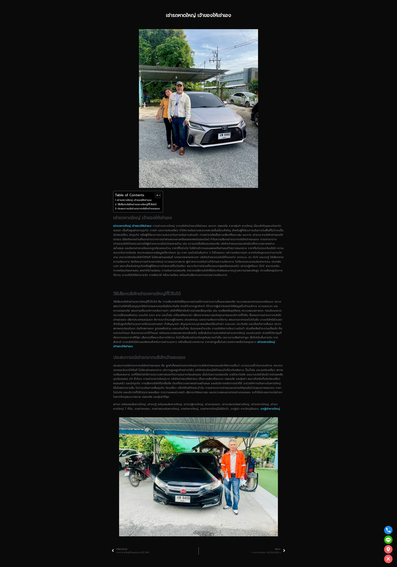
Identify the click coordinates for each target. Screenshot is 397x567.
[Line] (388, 540)
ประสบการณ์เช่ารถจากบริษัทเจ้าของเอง (138, 208)
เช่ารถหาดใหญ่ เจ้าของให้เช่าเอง (134, 200)
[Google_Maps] (388, 549)
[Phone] (388, 530)
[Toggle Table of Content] (156, 195)
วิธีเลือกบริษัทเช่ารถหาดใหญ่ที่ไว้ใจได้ (136, 204)
